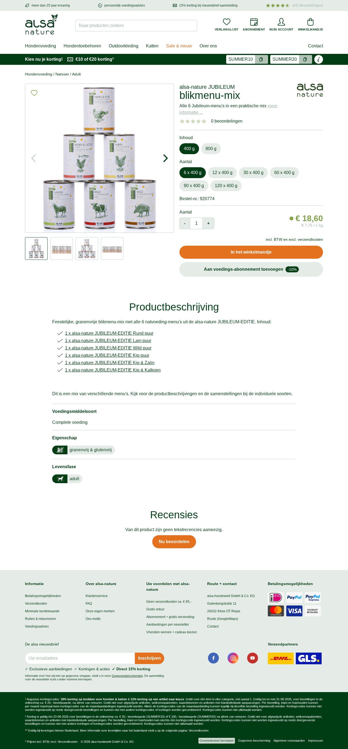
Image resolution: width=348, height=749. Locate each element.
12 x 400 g (222, 172)
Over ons (208, 46)
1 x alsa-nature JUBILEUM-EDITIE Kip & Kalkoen (113, 370)
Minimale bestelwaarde (42, 611)
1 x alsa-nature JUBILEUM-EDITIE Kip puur (107, 355)
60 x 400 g (284, 172)
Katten (152, 46)
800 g (211, 148)
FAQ (89, 603)
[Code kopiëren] (261, 59)
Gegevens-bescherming (254, 740)
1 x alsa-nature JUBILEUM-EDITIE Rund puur (109, 333)
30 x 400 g (253, 172)
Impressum (315, 740)
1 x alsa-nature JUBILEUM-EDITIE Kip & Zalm (109, 362)
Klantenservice (97, 596)
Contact (315, 46)
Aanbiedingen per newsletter (167, 624)
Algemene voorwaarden (289, 740)
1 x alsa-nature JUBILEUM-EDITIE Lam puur (108, 340)
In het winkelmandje (251, 252)
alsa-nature (193, 87)
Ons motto (93, 619)
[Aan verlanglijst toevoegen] (34, 93)
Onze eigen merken (100, 611)
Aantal (185, 212)
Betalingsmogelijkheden (43, 596)
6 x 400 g (192, 172)
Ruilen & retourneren (40, 619)
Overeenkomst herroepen (217, 740)
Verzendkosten (36, 603)
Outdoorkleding (123, 46)
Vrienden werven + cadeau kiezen (171, 632)
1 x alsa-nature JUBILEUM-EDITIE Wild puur (108, 348)
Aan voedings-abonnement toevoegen (250, 269)
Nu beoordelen (174, 541)
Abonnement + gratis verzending (170, 617)
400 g (189, 148)
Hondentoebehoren (82, 46)
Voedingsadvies (37, 626)
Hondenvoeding (40, 46)
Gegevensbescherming (127, 675)
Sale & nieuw (179, 46)
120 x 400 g (226, 185)
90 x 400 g (194, 185)
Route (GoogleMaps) (222, 619)
